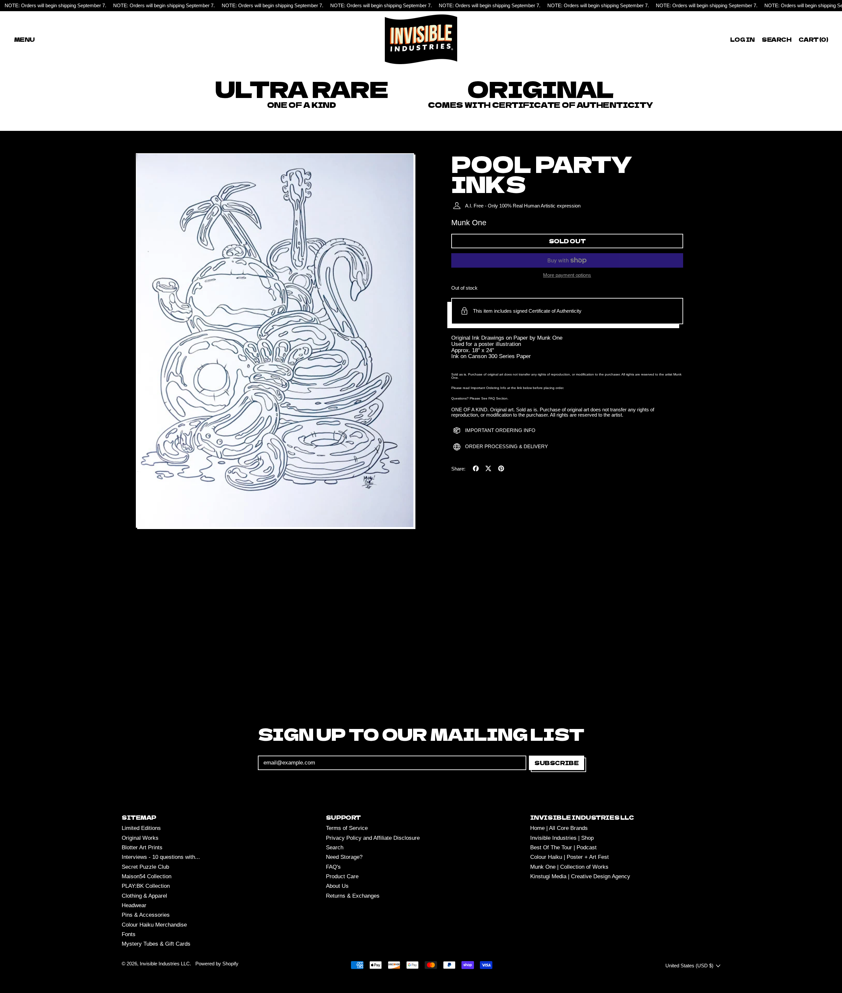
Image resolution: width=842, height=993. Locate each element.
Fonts (129, 934)
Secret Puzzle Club (145, 867)
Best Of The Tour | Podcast (563, 847)
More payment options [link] (567, 275)
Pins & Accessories (146, 915)
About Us (337, 886)
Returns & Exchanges (353, 896)
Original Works (140, 838)
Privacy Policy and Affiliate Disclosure (373, 838)
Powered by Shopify (216, 963)
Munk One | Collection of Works (569, 867)
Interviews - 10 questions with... (161, 857)
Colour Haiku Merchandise (154, 925)
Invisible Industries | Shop (562, 838)
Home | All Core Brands (559, 828)
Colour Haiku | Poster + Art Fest (569, 857)
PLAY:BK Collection (146, 886)
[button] (776, 39)
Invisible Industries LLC (165, 963)
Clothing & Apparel (144, 896)
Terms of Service (347, 828)
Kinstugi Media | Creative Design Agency (580, 876)
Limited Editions (141, 828)
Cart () (813, 40)
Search (334, 847)
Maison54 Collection (146, 876)
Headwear (134, 905)
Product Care (342, 876)
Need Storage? (344, 857)
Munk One (468, 222)
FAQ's (333, 867)
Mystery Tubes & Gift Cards (156, 944)
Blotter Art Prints (142, 847)
